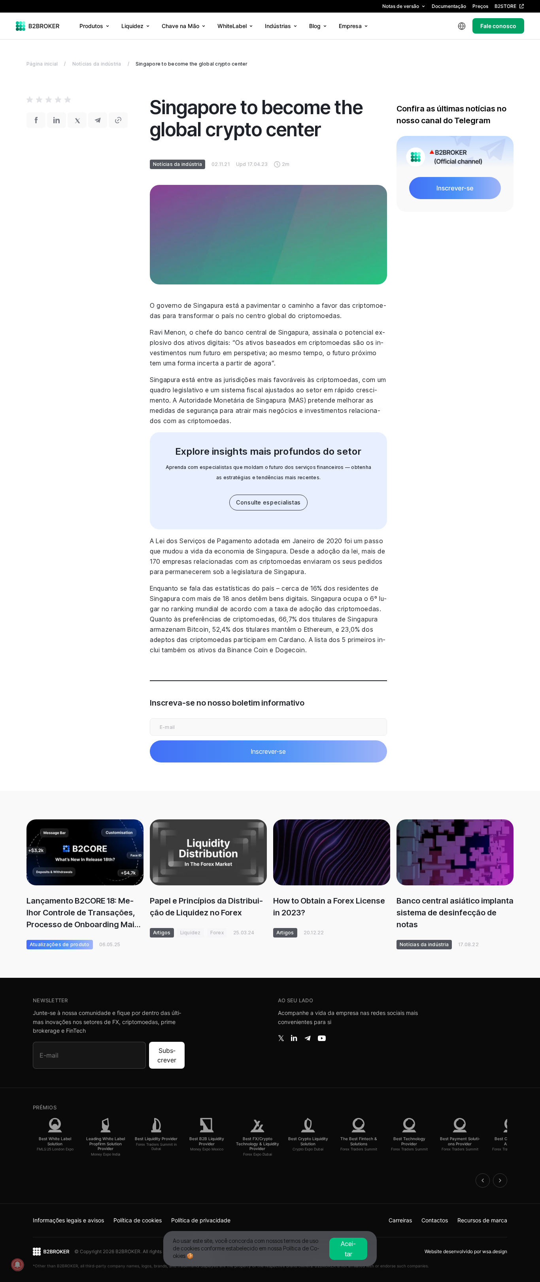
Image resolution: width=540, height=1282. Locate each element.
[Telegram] (308, 1038)
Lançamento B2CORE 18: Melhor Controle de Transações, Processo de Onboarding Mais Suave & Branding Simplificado (83, 913)
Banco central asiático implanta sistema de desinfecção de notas (455, 912)
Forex (217, 933)
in (294, 1038)
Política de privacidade (200, 1220)
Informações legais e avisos (68, 1220)
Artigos (162, 933)
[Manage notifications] (17, 1264)
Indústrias (278, 26)
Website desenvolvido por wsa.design (466, 1251)
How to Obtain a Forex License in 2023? (329, 906)
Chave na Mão (180, 26)
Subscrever (166, 1055)
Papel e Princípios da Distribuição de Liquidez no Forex (206, 906)
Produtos (91, 26)
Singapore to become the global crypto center (191, 64)
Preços (480, 6)
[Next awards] (500, 1180)
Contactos (434, 1220)
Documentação (449, 6)
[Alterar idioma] (462, 26)
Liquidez (132, 26)
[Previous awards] (483, 1180)
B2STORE (505, 6)
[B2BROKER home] (38, 26)
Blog (315, 26)
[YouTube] (322, 1038)
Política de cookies (137, 1220)
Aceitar (348, 1249)
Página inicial (42, 64)
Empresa (350, 26)
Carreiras (400, 1220)
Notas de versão (400, 6)
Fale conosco (498, 26)
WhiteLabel (232, 26)
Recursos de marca (482, 1220)
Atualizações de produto (60, 944)
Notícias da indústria (96, 64)
